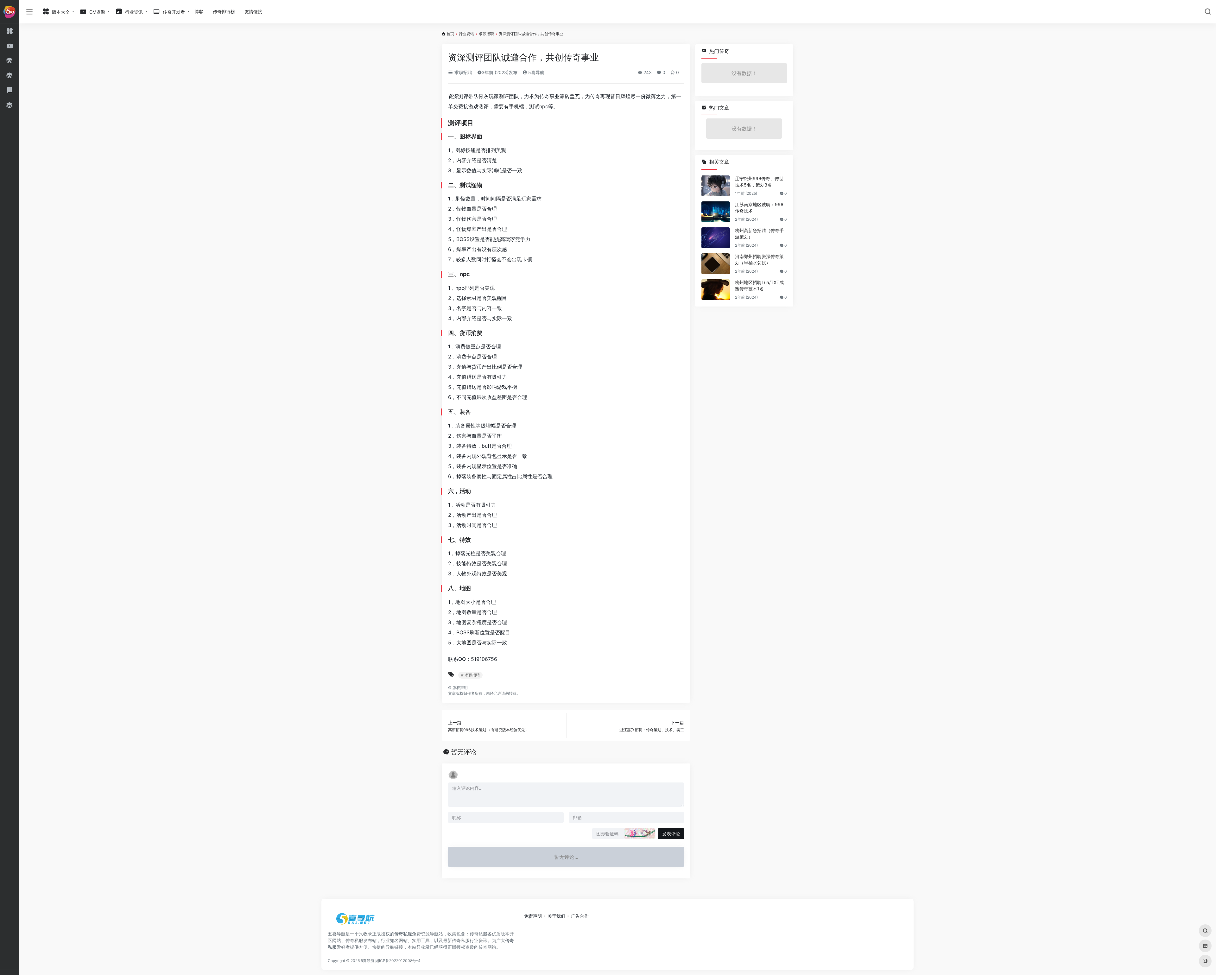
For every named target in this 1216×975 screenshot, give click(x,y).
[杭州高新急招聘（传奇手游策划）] (715, 237)
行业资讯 (466, 33)
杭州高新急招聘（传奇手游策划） (759, 233)
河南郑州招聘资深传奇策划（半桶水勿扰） (759, 259)
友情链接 (253, 11)
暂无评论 (463, 752)
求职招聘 (486, 33)
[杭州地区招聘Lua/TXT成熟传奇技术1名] (715, 289)
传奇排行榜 (224, 11)
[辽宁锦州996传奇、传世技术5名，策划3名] (715, 185)
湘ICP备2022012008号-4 (398, 960)
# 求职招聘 (470, 675)
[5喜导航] (356, 921)
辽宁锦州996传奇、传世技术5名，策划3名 (759, 181)
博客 (198, 11)
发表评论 (671, 833)
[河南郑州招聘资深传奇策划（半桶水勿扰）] (715, 263)
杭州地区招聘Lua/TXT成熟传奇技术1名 (759, 285)
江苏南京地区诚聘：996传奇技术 (759, 207)
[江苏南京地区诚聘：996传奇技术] (715, 211)
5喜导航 (535, 72)
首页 (450, 33)
